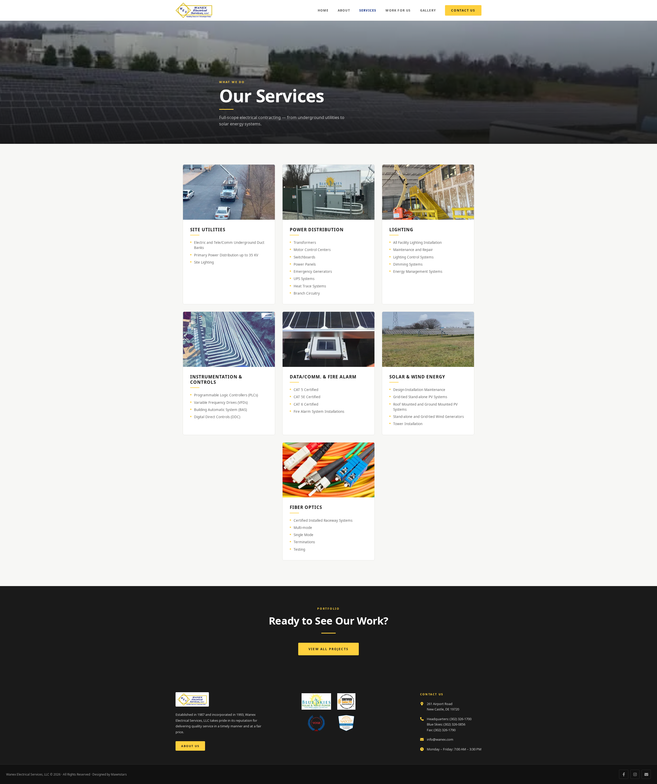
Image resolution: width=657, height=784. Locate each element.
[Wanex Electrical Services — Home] (194, 10)
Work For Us (398, 10)
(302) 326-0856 (454, 724)
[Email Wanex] (646, 774)
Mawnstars (119, 774)
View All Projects (328, 649)
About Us (190, 746)
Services (367, 10)
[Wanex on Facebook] (623, 774)
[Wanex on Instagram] (635, 774)
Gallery (428, 10)
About (344, 10)
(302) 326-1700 (460, 719)
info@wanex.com (440, 739)
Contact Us (463, 10)
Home (323, 10)
